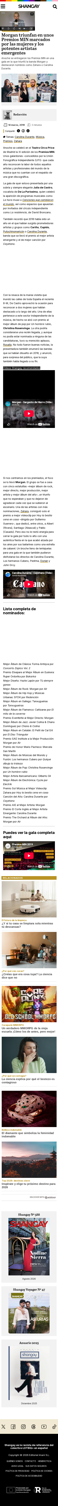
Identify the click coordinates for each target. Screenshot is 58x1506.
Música (40, 136)
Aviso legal (17, 1466)
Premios (8, 141)
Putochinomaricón (13, 231)
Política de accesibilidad (29, 1476)
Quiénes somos (15, 1461)
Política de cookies (41, 1471)
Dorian (44, 560)
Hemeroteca (44, 1461)
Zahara (18, 141)
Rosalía (7, 344)
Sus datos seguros (36, 1466)
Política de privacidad (17, 1471)
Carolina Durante (24, 136)
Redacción (20, 114)
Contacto (30, 1461)
